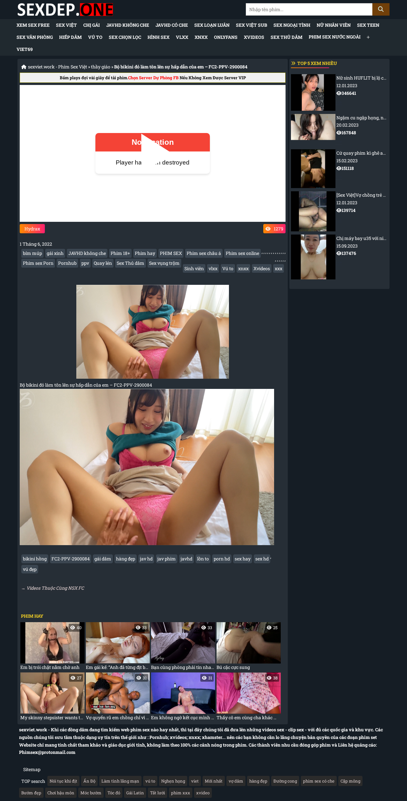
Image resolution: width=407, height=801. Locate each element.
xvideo (203, 793)
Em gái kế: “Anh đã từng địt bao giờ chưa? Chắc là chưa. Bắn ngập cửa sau (118, 647)
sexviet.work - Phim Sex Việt (57, 67)
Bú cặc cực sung (247, 647)
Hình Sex (158, 37)
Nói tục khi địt (63, 781)
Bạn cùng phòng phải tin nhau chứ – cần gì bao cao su (183, 647)
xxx (278, 268)
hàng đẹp (125, 559)
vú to (150, 781)
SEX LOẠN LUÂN (212, 25)
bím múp (32, 253)
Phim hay (145, 253)
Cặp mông (350, 781)
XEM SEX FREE (33, 25)
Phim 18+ (120, 253)
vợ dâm (236, 781)
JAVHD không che (127, 25)
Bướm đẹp (31, 793)
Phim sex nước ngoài (335, 37)
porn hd (222, 559)
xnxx (243, 268)
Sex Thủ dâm (286, 37)
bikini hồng (35, 559)
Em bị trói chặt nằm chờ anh (50, 647)
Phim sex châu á (204, 253)
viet (195, 781)
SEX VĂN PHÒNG (35, 37)
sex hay (243, 559)
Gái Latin (135, 793)
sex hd (262, 559)
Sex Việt (66, 25)
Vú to (95, 37)
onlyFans (226, 37)
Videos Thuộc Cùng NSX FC (55, 588)
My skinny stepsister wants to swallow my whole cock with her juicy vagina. (52, 697)
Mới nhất (214, 781)
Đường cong (285, 781)
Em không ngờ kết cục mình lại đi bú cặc (183, 697)
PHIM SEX (171, 253)
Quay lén (103, 263)
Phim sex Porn (38, 263)
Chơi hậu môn (60, 793)
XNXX (201, 37)
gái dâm (102, 559)
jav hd (146, 559)
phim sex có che (319, 781)
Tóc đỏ (113, 793)
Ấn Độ (89, 781)
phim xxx (180, 793)
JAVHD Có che (171, 25)
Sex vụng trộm (164, 263)
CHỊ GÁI (91, 25)
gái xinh (55, 253)
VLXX (182, 37)
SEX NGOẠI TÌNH (291, 25)
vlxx (213, 268)
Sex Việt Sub (251, 25)
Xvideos (261, 268)
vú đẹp (30, 569)
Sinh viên (194, 268)
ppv (85, 263)
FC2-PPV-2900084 (71, 559)
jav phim (166, 559)
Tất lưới (157, 793)
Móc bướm (90, 793)
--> (361, 90)
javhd (186, 559)
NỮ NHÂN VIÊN (334, 25)
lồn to (203, 559)
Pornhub (67, 263)
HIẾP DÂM (70, 37)
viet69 (25, 49)
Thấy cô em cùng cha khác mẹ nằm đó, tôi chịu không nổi (249, 697)
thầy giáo (100, 67)
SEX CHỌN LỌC (125, 37)
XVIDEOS (254, 37)
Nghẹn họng (173, 781)
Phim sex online (242, 253)
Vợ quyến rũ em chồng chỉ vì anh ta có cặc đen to (118, 697)
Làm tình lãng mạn (120, 781)
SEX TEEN (368, 25)
